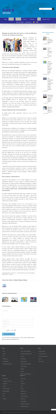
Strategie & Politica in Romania (26, 373)
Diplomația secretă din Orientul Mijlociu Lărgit (50, 98)
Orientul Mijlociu (5, 361)
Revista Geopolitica (6, 391)
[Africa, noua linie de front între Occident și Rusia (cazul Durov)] (45, 61)
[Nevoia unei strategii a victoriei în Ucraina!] (45, 48)
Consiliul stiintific (24, 401)
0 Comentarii (11, 274)
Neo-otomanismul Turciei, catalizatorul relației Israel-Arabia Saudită (50, 84)
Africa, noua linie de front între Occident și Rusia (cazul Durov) (50, 67)
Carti (3, 396)
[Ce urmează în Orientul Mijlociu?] (45, 37)
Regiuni (3, 274)
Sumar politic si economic (7, 381)
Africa (4, 351)
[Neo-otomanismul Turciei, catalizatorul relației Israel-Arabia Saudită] (45, 78)
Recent (48, 33)
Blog (25, 272)
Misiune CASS (23, 393)
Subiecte (6, 274)
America (4, 353)
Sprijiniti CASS (23, 391)
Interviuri (4, 386)
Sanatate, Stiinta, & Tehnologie (26, 363)
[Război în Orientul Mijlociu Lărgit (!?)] (45, 107)
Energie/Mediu (23, 358)
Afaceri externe (5, 378)
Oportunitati (23, 383)
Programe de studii (42, 351)
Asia (3, 356)
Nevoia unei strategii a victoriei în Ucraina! (50, 52)
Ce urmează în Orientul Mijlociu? (50, 40)
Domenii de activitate (24, 396)
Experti (40, 358)
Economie (28, 272)
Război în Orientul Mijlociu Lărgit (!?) (50, 109)
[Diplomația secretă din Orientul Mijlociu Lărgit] (45, 95)
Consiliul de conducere (24, 406)
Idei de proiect (41, 361)
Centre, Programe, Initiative (43, 356)
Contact (22, 381)
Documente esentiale (6, 388)
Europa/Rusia (32, 272)
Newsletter (4, 398)
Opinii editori (5, 383)
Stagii (22, 386)
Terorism (22, 371)
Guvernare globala (24, 361)
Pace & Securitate (23, 366)
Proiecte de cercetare (42, 353)
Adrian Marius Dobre (6, 272)
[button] (3, 299)
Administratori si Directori (25, 403)
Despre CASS (23, 378)
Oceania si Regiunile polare (7, 363)
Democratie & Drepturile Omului (26, 353)
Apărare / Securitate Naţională (25, 351)
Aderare (22, 388)
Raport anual (23, 398)
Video (4, 393)
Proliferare (22, 368)
